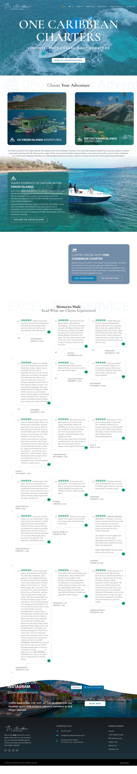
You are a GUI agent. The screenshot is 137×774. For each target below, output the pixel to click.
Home (63, 6)
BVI (70, 6)
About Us (101, 6)
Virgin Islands (115, 6)
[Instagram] (9, 750)
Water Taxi (90, 6)
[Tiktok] (13, 750)
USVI (78, 6)
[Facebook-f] (5, 750)
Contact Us (130, 6)
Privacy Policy (124, 763)
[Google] (17, 750)
